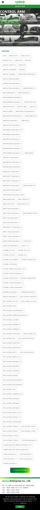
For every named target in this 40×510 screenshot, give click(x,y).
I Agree (20, 506)
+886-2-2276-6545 (12, 490)
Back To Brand (19, 470)
